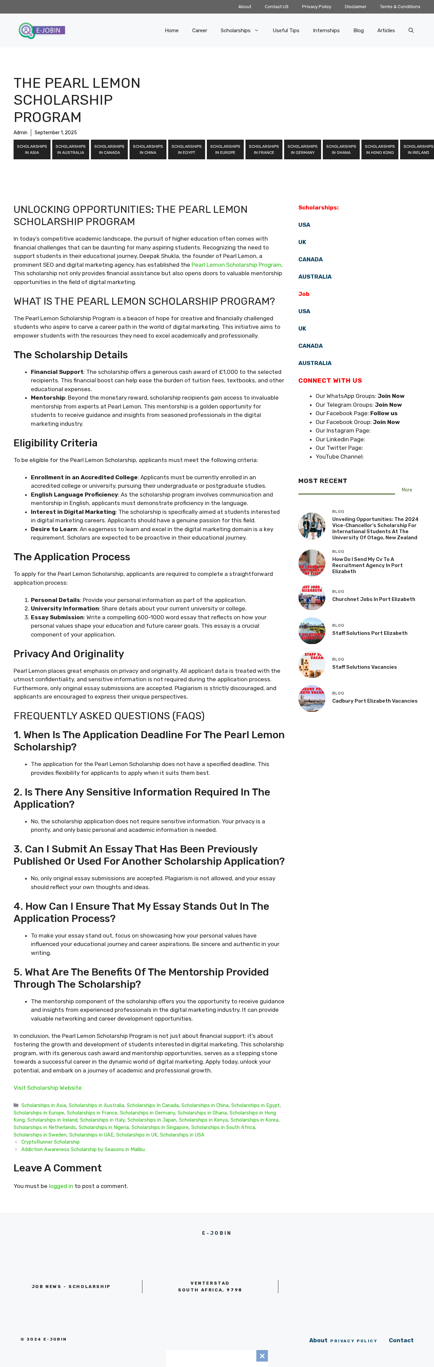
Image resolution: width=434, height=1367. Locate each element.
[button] (411, 30)
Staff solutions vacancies (364, 667)
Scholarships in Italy (102, 1120)
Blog (358, 30)
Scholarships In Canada (109, 149)
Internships (326, 30)
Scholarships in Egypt (187, 149)
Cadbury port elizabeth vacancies (375, 701)
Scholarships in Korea (254, 1120)
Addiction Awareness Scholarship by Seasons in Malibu (83, 1149)
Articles (386, 30)
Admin (20, 133)
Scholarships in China (148, 149)
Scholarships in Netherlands (45, 1127)
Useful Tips (286, 30)
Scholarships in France (264, 149)
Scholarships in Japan (151, 1120)
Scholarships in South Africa (223, 1127)
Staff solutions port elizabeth (370, 633)
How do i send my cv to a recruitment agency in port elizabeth (367, 565)
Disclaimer (356, 6)
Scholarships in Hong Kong (380, 149)
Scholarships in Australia (71, 149)
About (244, 6)
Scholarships (236, 30)
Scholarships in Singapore (160, 1127)
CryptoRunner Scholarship (50, 1142)
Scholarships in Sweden (40, 1135)
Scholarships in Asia (32, 149)
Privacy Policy (316, 6)
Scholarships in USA (182, 1135)
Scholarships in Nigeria (104, 1127)
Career (199, 30)
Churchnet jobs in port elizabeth (373, 599)
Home (172, 30)
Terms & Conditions (400, 6)
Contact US (277, 6)
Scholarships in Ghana (341, 149)
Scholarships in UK (136, 1135)
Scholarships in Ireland (52, 1120)
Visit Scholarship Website (48, 1087)
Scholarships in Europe (225, 149)
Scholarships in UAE (91, 1135)
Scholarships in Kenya (203, 1120)
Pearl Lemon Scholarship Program (236, 264)
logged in (61, 1186)
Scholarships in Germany (303, 149)
